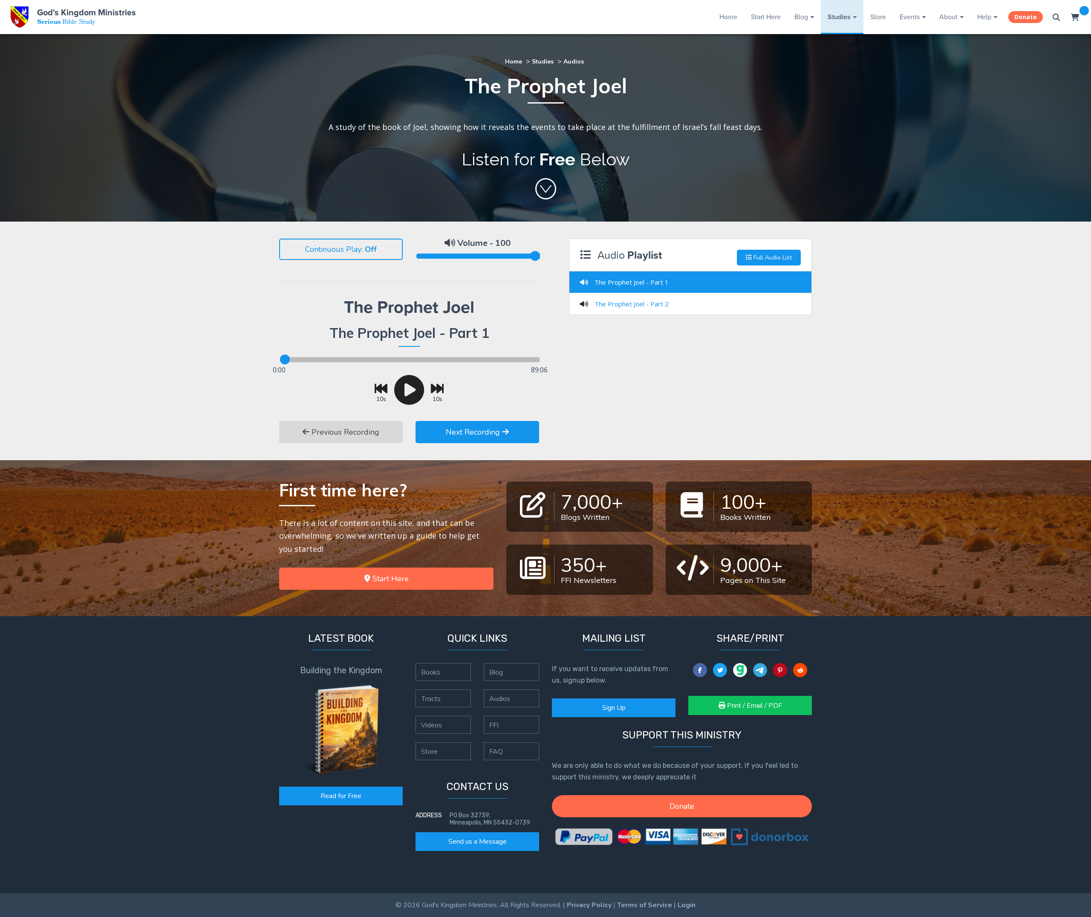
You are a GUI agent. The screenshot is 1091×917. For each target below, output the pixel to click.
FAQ (496, 751)
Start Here (766, 17)
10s (381, 399)
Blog (801, 17)
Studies (839, 17)
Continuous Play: (334, 249)
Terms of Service (644, 905)
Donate (1025, 17)
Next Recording (474, 432)
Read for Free (340, 796)
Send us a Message (477, 841)
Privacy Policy (589, 905)
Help (984, 17)
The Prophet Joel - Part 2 (632, 304)
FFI (494, 725)
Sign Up (614, 707)
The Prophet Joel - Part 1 (632, 282)
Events (910, 17)
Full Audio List (772, 258)
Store (878, 17)
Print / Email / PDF (753, 705)
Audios (573, 61)
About (948, 17)
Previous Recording (344, 432)
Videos (431, 725)
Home (728, 17)
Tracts (431, 698)
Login (687, 905)
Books (430, 672)
